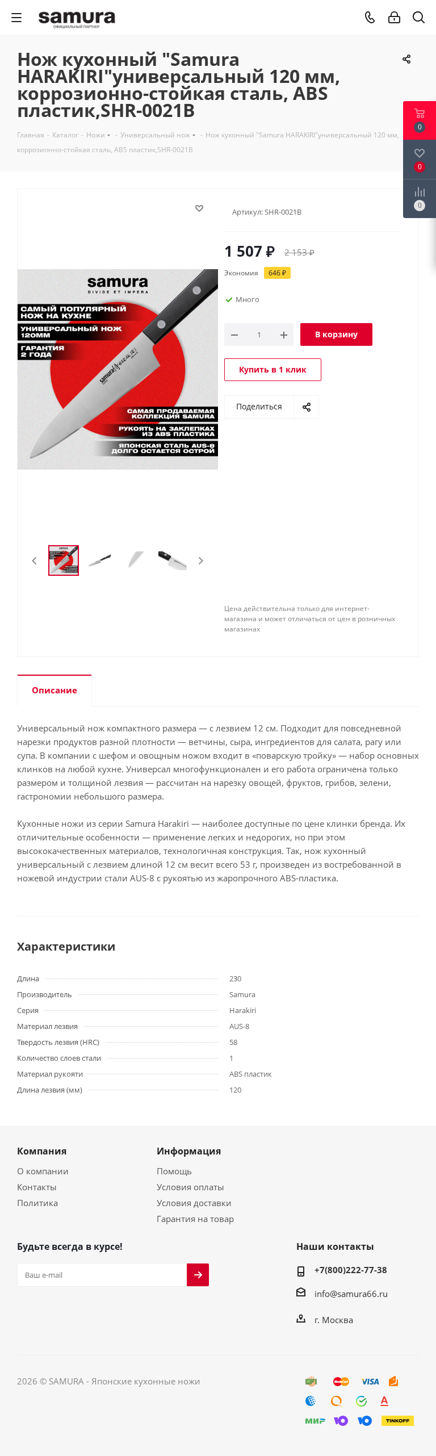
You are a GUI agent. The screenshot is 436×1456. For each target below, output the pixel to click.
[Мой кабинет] (394, 17)
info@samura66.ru (351, 1293)
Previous (35, 561)
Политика (37, 1202)
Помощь (174, 1171)
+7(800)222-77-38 (351, 1269)
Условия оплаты (190, 1187)
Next (200, 561)
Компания (41, 1151)
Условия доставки (194, 1202)
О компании (43, 1171)
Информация (189, 1151)
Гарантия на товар (195, 1218)
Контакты (37, 1187)
